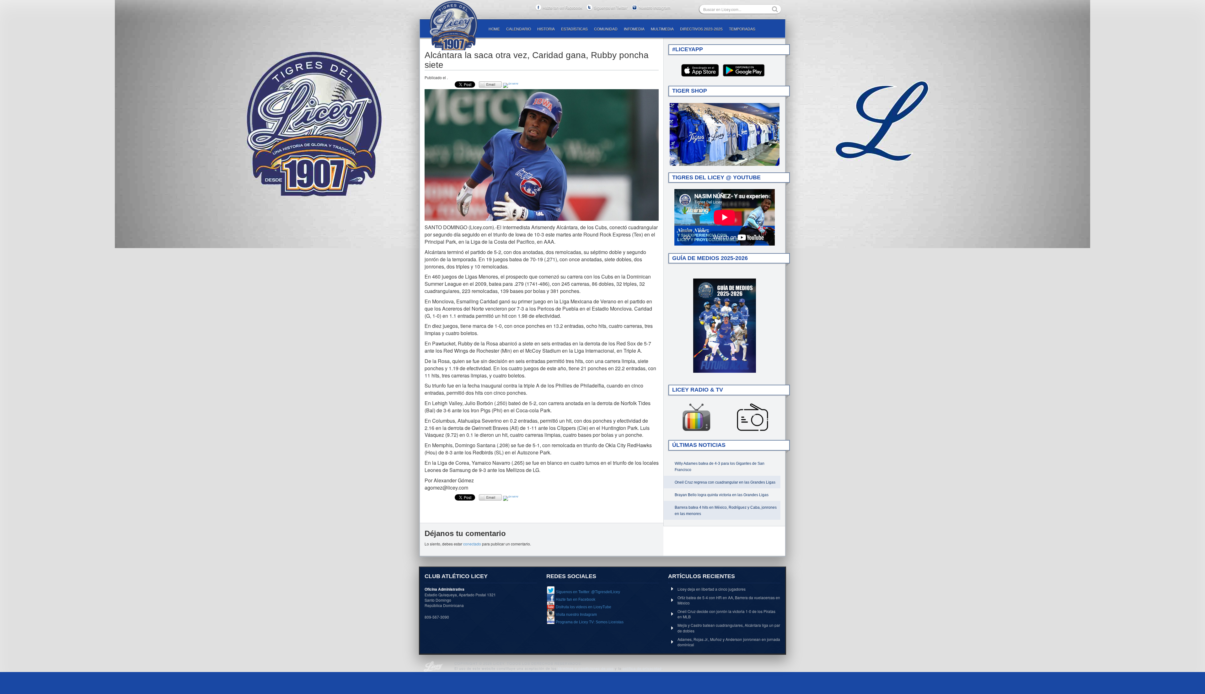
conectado (472, 543)
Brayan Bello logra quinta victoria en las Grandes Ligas (722, 495)
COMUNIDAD (606, 28)
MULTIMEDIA (662, 28)
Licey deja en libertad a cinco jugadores (711, 589)
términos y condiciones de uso (585, 668)
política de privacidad (642, 668)
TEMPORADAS (742, 28)
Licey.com (453, 25)
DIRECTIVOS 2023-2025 (701, 28)
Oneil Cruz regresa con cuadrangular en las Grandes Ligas (725, 482)
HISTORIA (546, 28)
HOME (494, 28)
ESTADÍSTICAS (574, 28)
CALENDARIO (518, 28)
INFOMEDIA (634, 28)
